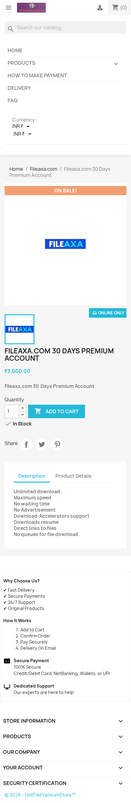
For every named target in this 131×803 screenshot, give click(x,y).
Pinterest (57, 444)
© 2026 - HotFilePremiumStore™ (40, 795)
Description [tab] (31, 476)
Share (26, 444)
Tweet (42, 444)
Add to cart (56, 411)
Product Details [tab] (73, 476)
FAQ (13, 100)
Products (64, 64)
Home (15, 50)
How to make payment (37, 75)
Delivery (19, 88)
